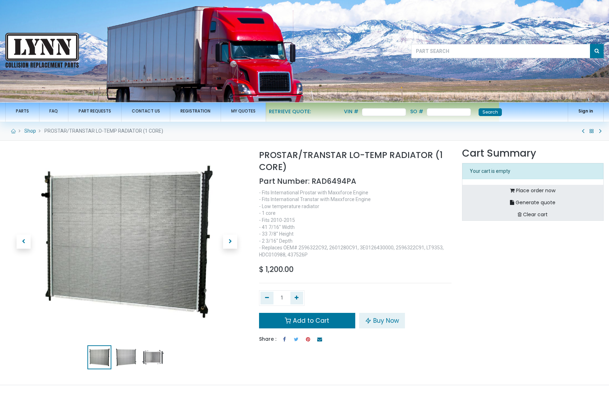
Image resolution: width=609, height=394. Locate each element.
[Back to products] (592, 131)
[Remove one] (266, 298)
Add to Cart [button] (310, 320)
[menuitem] (22, 111)
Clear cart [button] (535, 214)
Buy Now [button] (385, 320)
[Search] (597, 51)
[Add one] (296, 298)
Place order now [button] (535, 190)
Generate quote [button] (534, 202)
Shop (30, 131)
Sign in (585, 111)
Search (490, 112)
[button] (23, 241)
